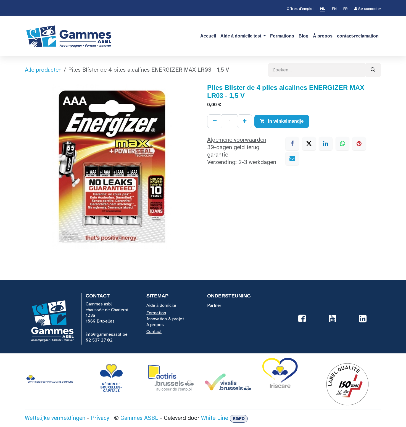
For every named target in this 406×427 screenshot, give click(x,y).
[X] (309, 143)
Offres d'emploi (300, 8)
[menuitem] (322, 9)
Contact (154, 331)
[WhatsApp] (342, 143)
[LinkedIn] (325, 143)
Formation (156, 313)
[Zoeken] (373, 70)
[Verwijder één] (214, 121)
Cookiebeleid (39, 420)
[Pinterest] (359, 143)
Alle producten (43, 69)
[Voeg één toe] (244, 121)
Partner (214, 305)
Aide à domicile (161, 305)
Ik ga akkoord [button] (363, 410)
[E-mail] (292, 158)
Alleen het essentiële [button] (320, 410)
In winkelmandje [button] (285, 121)
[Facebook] (292, 143)
